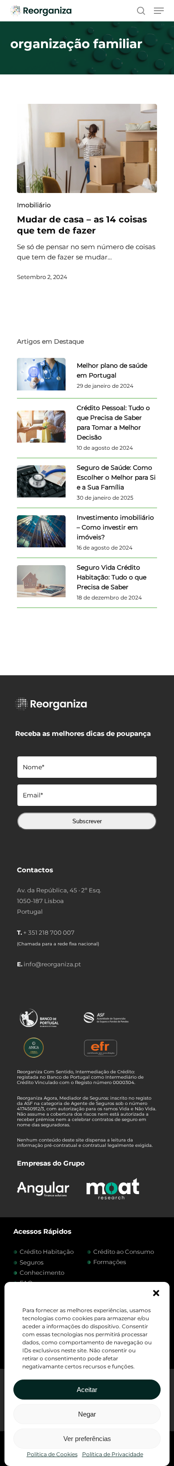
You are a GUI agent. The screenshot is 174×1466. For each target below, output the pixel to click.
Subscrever (87, 821)
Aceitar (87, 1389)
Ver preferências (87, 1438)
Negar (87, 1414)
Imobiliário (34, 205)
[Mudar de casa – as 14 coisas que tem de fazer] (87, 148)
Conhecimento (42, 1272)
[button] (156, 1293)
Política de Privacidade (112, 1454)
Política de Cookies (52, 1454)
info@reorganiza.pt (52, 964)
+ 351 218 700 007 (49, 932)
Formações (109, 1261)
